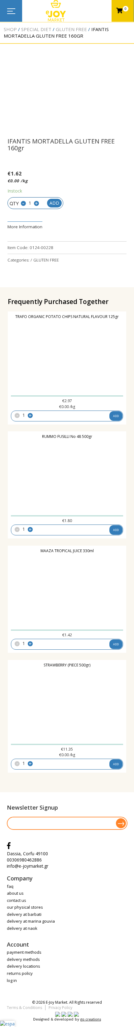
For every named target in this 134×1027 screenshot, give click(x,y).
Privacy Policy (60, 1007)
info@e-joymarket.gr (27, 866)
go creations (90, 1019)
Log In (12, 980)
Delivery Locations (23, 966)
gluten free (71, 29)
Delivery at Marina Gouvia (31, 921)
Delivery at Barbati (24, 914)
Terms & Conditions (24, 1007)
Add (54, 203)
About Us (15, 893)
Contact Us (16, 900)
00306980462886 (24, 860)
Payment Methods (24, 952)
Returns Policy (20, 973)
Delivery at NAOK (22, 928)
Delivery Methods (23, 959)
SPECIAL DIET (36, 29)
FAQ (10, 886)
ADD (116, 416)
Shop (10, 29)
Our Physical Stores (25, 907)
